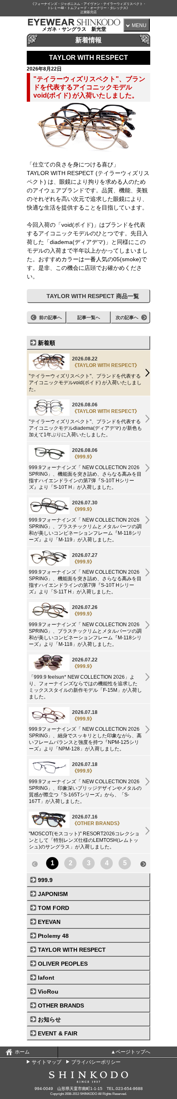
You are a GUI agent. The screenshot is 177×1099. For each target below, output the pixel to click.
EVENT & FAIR (57, 1033)
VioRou (48, 991)
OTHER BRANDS (61, 1005)
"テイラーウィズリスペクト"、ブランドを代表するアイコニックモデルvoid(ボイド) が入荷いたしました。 (85, 374)
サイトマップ (46, 1062)
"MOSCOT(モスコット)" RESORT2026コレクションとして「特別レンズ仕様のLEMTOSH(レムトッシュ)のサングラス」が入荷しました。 (84, 832)
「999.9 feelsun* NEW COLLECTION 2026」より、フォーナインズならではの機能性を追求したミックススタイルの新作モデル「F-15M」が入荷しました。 (85, 678)
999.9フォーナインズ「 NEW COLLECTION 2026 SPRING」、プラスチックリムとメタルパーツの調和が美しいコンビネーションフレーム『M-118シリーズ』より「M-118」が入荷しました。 (85, 625)
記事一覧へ (88, 317)
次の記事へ (127, 317)
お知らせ (49, 1019)
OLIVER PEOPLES (63, 963)
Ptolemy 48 (53, 936)
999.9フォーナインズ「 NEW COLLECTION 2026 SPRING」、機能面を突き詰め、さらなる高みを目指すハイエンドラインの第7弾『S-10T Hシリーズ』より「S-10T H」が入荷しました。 (85, 468)
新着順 (46, 343)
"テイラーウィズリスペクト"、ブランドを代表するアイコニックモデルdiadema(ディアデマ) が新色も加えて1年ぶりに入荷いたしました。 (85, 420)
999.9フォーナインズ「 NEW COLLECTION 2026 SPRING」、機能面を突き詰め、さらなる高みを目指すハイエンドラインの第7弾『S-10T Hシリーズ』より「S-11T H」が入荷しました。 (85, 573)
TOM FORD (53, 908)
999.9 (45, 880)
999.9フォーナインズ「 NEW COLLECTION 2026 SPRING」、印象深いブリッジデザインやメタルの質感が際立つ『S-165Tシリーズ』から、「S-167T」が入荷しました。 (85, 783)
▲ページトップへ (130, 1052)
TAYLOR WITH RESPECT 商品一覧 (93, 296)
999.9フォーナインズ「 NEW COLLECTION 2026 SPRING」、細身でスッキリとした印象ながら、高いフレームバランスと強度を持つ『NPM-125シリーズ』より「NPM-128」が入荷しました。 (85, 730)
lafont (46, 977)
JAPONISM (53, 894)
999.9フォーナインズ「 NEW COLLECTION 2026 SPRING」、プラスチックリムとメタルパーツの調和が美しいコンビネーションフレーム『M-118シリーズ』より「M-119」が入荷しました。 (85, 521)
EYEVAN (49, 922)
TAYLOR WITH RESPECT (72, 949)
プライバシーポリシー (96, 1062)
